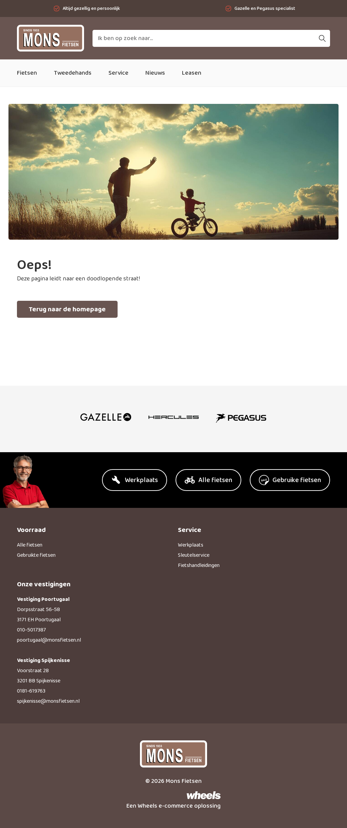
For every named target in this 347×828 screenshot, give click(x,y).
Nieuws (155, 73)
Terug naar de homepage (67, 309)
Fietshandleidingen (199, 565)
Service (118, 73)
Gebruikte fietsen (36, 555)
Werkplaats (190, 545)
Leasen (191, 73)
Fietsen (27, 73)
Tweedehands (72, 73)
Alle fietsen (29, 545)
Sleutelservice (193, 555)
